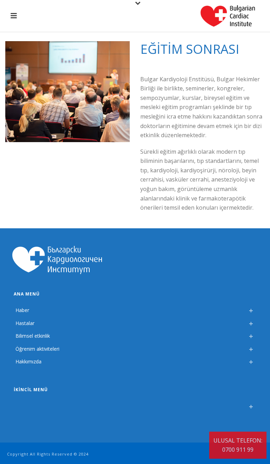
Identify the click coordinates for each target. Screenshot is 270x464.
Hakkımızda (28, 361)
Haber (22, 310)
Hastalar (24, 323)
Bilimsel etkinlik (32, 335)
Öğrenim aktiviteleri (37, 348)
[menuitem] (17, 404)
